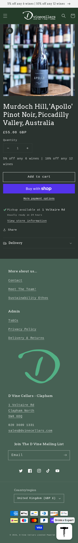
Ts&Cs (13, 320)
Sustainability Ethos (28, 298)
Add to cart (39, 177)
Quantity (10, 140)
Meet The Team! (22, 289)
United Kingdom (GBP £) (36, 498)
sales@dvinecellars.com (30, 431)
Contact (15, 280)
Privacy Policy (22, 329)
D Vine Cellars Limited (32, 535)
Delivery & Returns (26, 338)
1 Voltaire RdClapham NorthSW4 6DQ (21, 410)
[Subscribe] (65, 455)
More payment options (39, 198)
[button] (5, 15)
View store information (27, 220)
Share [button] (12, 229)
